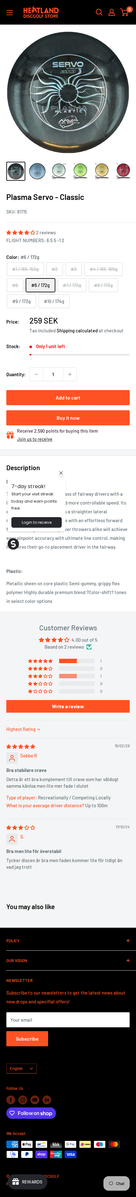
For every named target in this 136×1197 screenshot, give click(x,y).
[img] (20, 746)
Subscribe (27, 1039)
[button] (21, 232)
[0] (124, 12)
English (16, 1068)
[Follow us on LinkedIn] (46, 1099)
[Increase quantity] (70, 374)
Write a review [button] (68, 706)
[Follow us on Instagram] (22, 1099)
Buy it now (68, 418)
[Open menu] (9, 12)
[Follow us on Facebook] (10, 1099)
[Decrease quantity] (36, 374)
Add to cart (68, 397)
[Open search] (99, 12)
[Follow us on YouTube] (34, 1099)
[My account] (111, 12)
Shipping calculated (77, 330)
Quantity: (16, 374)
